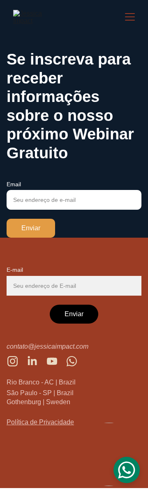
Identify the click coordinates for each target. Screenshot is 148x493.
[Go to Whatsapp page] (72, 361)
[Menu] (130, 17)
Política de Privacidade (40, 422)
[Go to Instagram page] (16, 361)
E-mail (15, 269)
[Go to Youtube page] (56, 361)
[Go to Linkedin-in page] (36, 361)
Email (14, 184)
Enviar (30, 228)
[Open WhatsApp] (126, 470)
